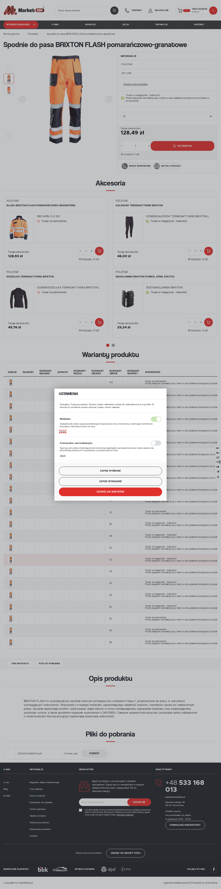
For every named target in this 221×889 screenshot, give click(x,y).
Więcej (63, 432)
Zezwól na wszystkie (110, 492)
